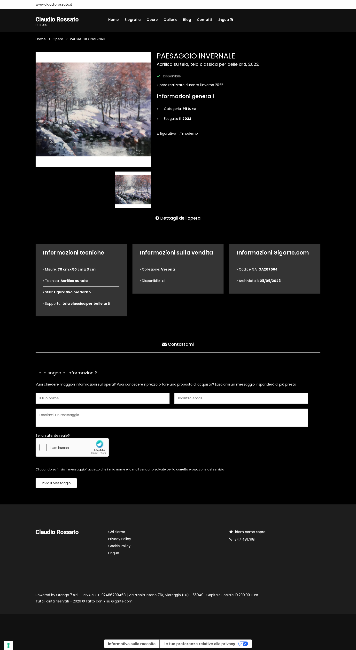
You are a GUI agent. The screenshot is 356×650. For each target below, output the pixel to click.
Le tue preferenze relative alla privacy (199, 643)
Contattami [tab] (180, 344)
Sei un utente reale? (53, 435)
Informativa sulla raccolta (131, 643)
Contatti (204, 19)
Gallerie (170, 19)
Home (113, 19)
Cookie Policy (119, 545)
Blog (187, 19)
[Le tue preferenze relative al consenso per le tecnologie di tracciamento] (8, 645)
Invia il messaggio (56, 483)
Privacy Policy (119, 538)
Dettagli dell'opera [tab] (180, 218)
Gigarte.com (121, 601)
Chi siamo (116, 531)
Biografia (132, 19)
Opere (152, 19)
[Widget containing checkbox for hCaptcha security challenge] (72, 447)
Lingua (223, 19)
